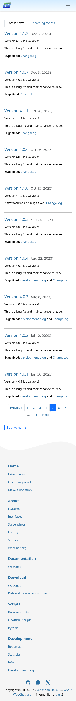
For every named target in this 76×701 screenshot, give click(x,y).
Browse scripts (18, 612)
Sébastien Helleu (48, 690)
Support (14, 540)
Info (11, 662)
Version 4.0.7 (16, 72)
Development (20, 638)
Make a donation (20, 490)
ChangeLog (28, 56)
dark (59, 694)
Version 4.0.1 (16, 374)
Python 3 (14, 628)
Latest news (16, 23)
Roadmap (15, 647)
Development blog (21, 670)
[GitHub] (29, 682)
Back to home (16, 428)
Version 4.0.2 (16, 335)
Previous (16, 408)
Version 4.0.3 (16, 296)
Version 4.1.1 (16, 110)
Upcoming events (42, 23)
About (13, 500)
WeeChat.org (17, 548)
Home (13, 466)
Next (45, 415)
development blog (33, 280)
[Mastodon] (38, 682)
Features (14, 509)
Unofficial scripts (20, 620)
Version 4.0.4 (16, 258)
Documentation (22, 558)
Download (17, 577)
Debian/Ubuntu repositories (28, 593)
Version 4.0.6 (16, 149)
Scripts (14, 604)
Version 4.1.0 (16, 188)
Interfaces (15, 517)
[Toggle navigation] (68, 5)
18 (36, 415)
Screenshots (16, 524)
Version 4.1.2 (16, 33)
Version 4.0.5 (16, 219)
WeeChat (14, 567)
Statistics (14, 654)
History (13, 532)
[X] (48, 682)
